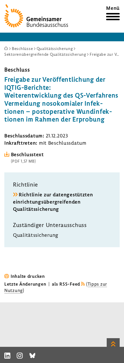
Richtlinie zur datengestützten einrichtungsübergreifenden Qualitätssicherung (53, 201)
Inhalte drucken (28, 276)
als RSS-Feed (66, 284)
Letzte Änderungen (25, 284)
